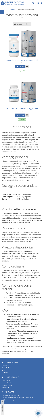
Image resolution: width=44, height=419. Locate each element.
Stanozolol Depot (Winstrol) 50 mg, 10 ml (22, 60)
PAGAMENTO (6, 368)
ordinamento (17, 24)
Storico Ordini (6, 383)
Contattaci (5, 373)
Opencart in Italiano (17, 412)
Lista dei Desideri (7, 385)
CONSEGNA (6, 365)
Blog (3, 370)
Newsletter (5, 387)
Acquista (21, 67)
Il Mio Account (6, 380)
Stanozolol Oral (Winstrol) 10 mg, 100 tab (22, 109)
